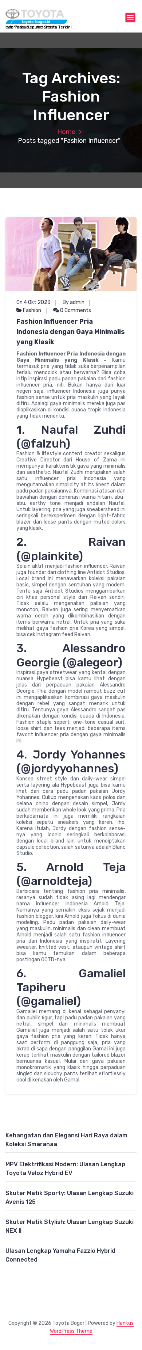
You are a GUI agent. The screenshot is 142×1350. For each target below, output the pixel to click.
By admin (73, 302)
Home (66, 132)
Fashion (32, 310)
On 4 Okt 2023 (33, 302)
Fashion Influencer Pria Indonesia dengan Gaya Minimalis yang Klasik (70, 331)
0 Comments (75, 310)
